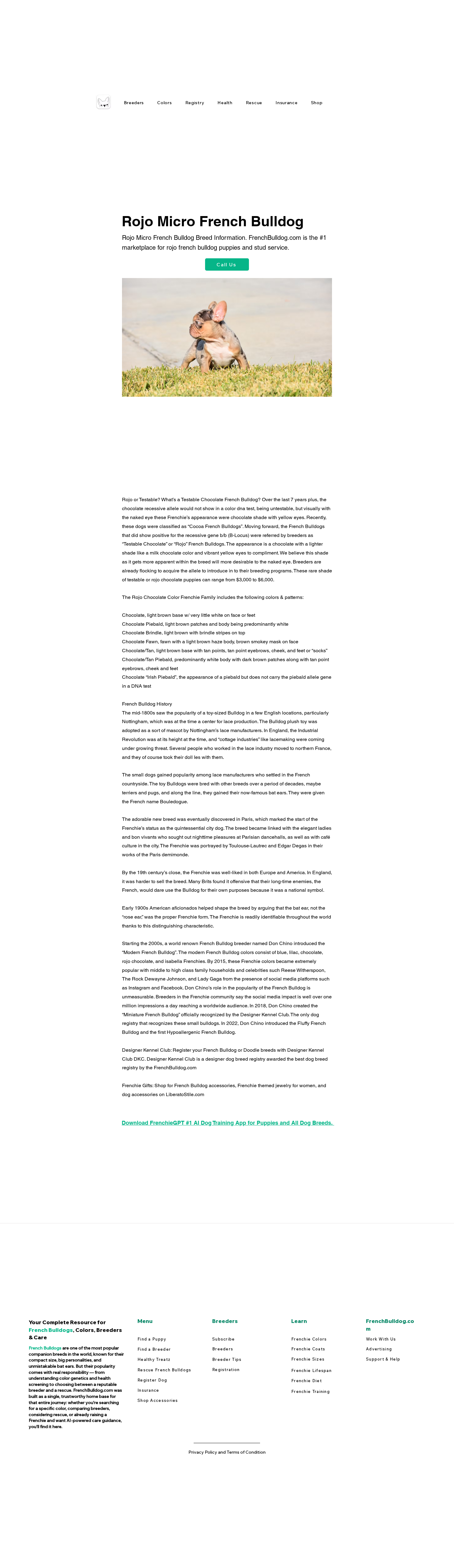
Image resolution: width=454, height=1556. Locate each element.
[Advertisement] (185, 43)
